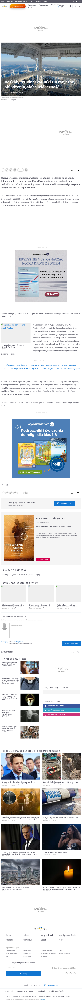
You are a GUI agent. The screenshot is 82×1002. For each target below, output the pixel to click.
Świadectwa (27, 953)
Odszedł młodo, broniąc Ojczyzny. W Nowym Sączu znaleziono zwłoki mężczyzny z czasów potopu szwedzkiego (60, 783)
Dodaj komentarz (71, 643)
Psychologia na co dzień (48, 953)
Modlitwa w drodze (21, 1)
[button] (70, 6)
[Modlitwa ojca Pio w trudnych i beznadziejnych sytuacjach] (29, 716)
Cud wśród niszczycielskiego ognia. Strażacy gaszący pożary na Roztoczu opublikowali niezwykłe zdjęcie (20, 818)
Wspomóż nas (66, 503)
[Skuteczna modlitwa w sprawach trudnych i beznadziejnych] (29, 667)
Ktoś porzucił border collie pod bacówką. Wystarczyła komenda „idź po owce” (13, 607)
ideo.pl (43, 999)
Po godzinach (47, 935)
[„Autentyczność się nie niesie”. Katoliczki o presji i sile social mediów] (29, 732)
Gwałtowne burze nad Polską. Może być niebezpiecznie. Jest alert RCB (15, 888)
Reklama (48, 996)
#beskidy (4, 574)
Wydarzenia (32, 5)
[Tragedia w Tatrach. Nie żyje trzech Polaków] (15, 333)
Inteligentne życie (67, 935)
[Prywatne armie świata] (19, 538)
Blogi (31, 1)
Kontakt (34, 996)
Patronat (68, 996)
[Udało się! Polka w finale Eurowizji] (61, 837)
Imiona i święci (27, 956)
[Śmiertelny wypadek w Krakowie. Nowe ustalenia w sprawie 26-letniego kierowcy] (68, 593)
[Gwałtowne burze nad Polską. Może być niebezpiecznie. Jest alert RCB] (20, 872)
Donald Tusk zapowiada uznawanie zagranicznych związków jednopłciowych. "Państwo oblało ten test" (19, 854)
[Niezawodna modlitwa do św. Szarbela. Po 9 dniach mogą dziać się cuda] (29, 700)
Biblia (2, 1)
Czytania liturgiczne (47, 950)
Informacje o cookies (58, 996)
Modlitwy (44, 956)
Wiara (30, 7)
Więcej (53, 5)
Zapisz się (23, 974)
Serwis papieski (10, 950)
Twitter (77, 1)
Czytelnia (27, 940)
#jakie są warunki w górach (22, 574)
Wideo (61, 940)
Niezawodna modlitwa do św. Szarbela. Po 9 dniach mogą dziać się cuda (9, 697)
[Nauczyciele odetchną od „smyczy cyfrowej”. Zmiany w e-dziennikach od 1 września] (41, 593)
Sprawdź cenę (43, 559)
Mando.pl (41, 991)
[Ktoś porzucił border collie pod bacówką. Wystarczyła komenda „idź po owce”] (13, 593)
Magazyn (9, 1)
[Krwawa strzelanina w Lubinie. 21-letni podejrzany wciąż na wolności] (61, 801)
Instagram (80, 1)
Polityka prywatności (25, 996)
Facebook (74, 1)
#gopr (38, 574)
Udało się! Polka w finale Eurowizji (55, 852)
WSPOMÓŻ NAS (53, 985)
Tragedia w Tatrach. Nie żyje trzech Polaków (14, 346)
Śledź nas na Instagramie (57, 715)
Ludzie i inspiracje (64, 953)
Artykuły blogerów (11, 953)
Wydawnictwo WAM (25, 991)
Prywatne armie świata (50, 518)
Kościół (9, 940)
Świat (6, 92)
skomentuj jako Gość (17, 642)
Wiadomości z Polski (16, 92)
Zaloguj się (4, 642)
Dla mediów (41, 996)
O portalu (7, 996)
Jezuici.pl (9, 991)
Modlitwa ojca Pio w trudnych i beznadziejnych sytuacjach (9, 713)
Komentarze (43, 5)
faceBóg (38, 1)
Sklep (45, 1)
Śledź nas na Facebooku (56, 706)
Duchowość (27, 950)
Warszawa (60, 5)
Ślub (7, 956)
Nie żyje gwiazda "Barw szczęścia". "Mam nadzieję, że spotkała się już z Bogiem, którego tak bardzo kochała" (61, 889)
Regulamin (15, 996)
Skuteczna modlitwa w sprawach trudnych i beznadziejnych (9, 664)
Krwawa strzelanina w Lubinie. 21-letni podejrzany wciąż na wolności (60, 818)
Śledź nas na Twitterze (56, 710)
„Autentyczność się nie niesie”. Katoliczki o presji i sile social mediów (9, 729)
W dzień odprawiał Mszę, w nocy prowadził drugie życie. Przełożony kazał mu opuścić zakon (10, 680)
